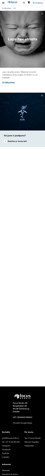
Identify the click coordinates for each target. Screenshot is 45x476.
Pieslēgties (39, 3)
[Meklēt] (24, 3)
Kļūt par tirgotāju (31, 442)
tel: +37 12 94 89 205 (11, 442)
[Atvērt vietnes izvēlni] (5, 3)
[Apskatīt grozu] (28, 3)
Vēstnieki (6, 470)
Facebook (6, 449)
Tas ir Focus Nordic (32, 438)
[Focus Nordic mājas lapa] (12, 3)
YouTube (5, 453)
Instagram (6, 446)
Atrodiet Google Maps (22, 423)
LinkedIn (5, 457)
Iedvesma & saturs (10, 474)
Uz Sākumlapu (6, 8)
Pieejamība (29, 446)
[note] (42, 14)
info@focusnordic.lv (10, 438)
